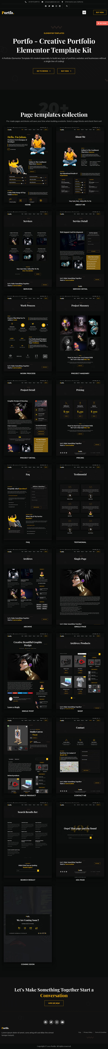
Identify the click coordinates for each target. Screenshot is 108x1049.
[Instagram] (56, 6)
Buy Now (103, 23)
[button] (66, 6)
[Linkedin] (60, 6)
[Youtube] (62, 1022)
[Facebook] (45, 1022)
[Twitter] (51, 1022)
